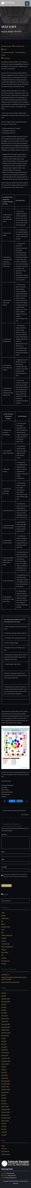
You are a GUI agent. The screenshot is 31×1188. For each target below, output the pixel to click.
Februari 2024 (5, 1018)
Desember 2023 (5, 1024)
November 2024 (5, 1001)
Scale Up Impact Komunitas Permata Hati (14, 810)
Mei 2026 (3, 996)
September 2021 (5, 1089)
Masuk (3, 1145)
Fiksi (2, 932)
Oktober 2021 (5, 1086)
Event (2, 929)
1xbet (2, 912)
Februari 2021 (5, 1106)
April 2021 (4, 1103)
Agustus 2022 (5, 1064)
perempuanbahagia (20, 52)
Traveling (3, 958)
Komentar (4, 834)
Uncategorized (5, 961)
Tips (2, 955)
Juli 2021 (3, 1095)
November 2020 (5, 1112)
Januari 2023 (4, 1055)
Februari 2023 (5, 1052)
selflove (3, 55)
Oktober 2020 (5, 1115)
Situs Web (4, 867)
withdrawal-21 (5, 974)
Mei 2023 (3, 1044)
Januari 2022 (4, 1078)
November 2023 (5, 1027)
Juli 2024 (3, 1004)
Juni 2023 (3, 1041)
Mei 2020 (3, 1129)
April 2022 (4, 1072)
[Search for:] (15, 901)
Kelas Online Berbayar (7, 946)
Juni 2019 (3, 1134)
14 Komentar (6, 58)
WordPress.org (5, 1154)
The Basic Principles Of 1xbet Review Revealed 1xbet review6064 (14, 978)
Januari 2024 (4, 1021)
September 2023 (5, 1032)
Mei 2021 (3, 1100)
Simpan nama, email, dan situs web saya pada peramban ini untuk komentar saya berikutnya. (15, 875)
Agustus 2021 (5, 1092)
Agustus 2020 (5, 1120)
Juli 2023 (3, 1038)
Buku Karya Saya (5, 926)
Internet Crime (5, 944)
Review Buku (4, 952)
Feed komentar (5, 1151)
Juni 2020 (3, 1126)
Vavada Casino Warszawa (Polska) (10, 982)
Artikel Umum (5, 918)
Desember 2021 (5, 1081)
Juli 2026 (3, 993)
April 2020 (4, 1132)
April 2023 (4, 1047)
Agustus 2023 (5, 1035)
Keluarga (3, 949)
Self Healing (24, 814)
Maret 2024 (4, 1015)
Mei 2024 (3, 1010)
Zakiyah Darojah (7, 46)
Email (3, 859)
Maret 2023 (4, 1049)
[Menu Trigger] (27, 3)
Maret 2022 (4, 1075)
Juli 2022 (3, 1066)
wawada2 (3, 963)
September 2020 (5, 1118)
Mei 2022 (3, 1069)
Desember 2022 (5, 1058)
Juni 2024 (3, 1007)
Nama (3, 851)
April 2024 (4, 1012)
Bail (2, 921)
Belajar (5, 49)
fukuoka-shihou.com (6, 935)
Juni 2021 (3, 1098)
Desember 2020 (5, 1109)
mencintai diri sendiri (8, 52)
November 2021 (5, 1083)
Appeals (3, 915)
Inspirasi (3, 941)
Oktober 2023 (5, 1030)
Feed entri (4, 1148)
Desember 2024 (5, 998)
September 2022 (5, 1061)
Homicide (3, 938)
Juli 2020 (3, 1123)
